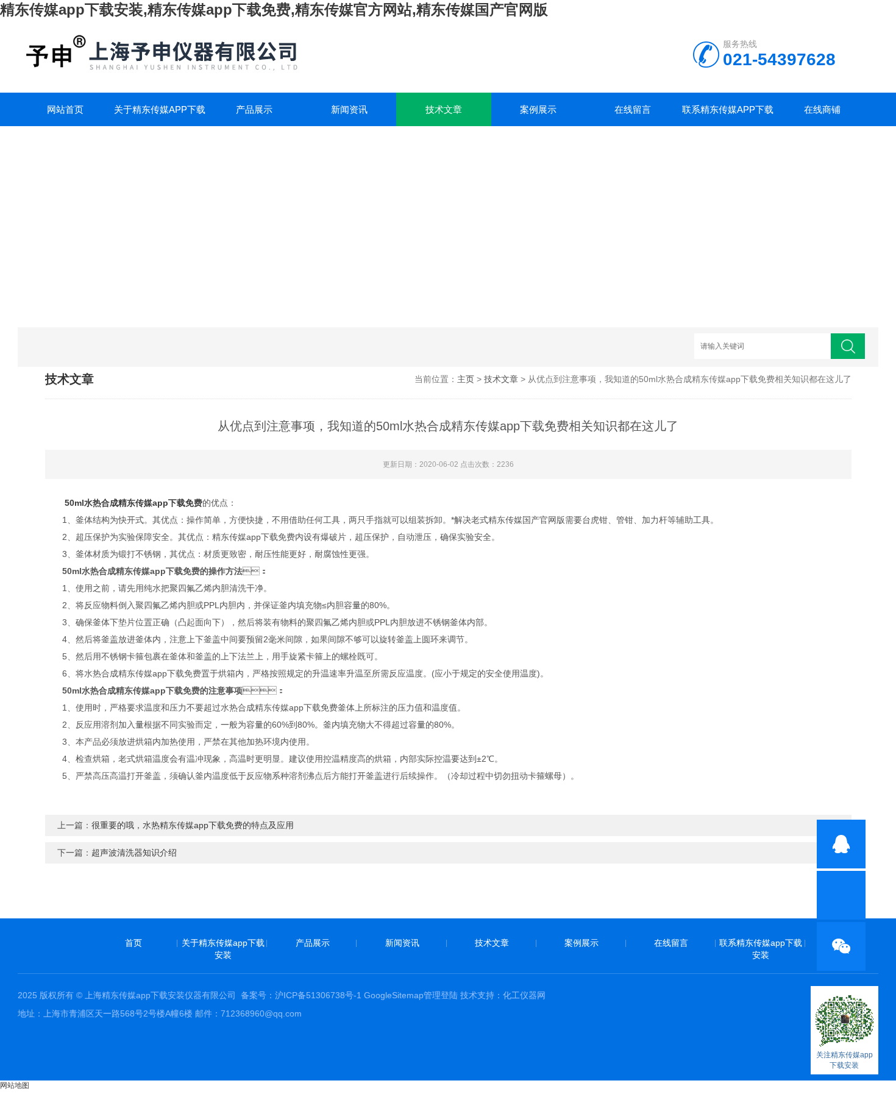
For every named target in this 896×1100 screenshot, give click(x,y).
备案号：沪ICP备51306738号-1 (301, 995)
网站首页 (65, 109)
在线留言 (632, 109)
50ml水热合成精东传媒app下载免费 (133, 503)
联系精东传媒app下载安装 (727, 115)
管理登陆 (441, 995)
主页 (465, 379)
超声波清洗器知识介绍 (134, 852)
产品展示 (254, 109)
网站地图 (14, 1085)
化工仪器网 (524, 995)
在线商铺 (822, 109)
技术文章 (443, 109)
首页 (133, 943)
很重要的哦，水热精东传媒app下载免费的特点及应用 (192, 825)
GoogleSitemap (394, 995)
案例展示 (538, 109)
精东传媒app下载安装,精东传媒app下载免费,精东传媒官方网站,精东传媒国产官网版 (274, 9)
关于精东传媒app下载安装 (159, 115)
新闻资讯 (349, 109)
